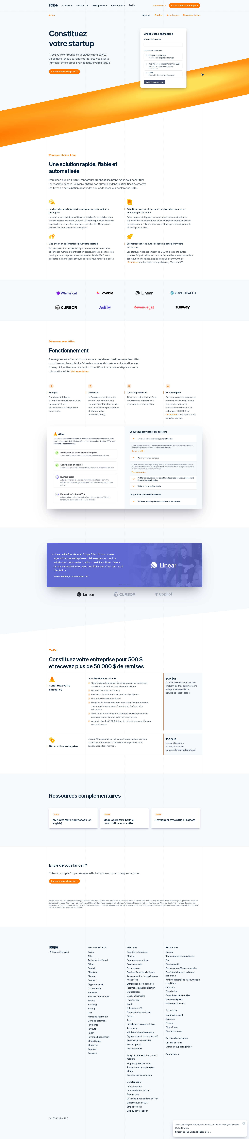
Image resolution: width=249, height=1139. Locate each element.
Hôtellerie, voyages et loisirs (141, 1024)
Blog (168, 960)
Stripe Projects (134, 1106)
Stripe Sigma (94, 1040)
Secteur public (134, 1044)
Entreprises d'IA (135, 1007)
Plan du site (171, 991)
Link (90, 1012)
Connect (92, 980)
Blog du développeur (137, 1110)
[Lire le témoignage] (85, 594)
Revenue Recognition (98, 1036)
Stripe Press (172, 1027)
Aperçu (146, 15)
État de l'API (133, 1094)
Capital (91, 968)
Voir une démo (80, 371)
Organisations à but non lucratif (142, 1036)
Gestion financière (136, 995)
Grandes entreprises (137, 951)
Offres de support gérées (179, 1046)
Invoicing (92, 1004)
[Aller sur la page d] (52, 947)
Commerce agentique (138, 960)
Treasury (92, 1053)
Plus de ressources (175, 1003)
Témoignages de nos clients (180, 956)
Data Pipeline (94, 988)
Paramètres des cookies (178, 995)
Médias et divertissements (140, 1032)
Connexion (158, 5)
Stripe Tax (93, 1044)
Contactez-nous (174, 1031)
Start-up (131, 956)
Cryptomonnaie (95, 984)
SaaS (129, 1003)
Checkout (93, 972)
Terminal (92, 1048)
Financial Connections (99, 996)
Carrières (170, 1018)
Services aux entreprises (139, 1074)
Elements (92, 992)
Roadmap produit (174, 1014)
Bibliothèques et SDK (137, 1102)
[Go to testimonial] (120, 584)
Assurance (132, 1028)
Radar (91, 1032)
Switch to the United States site (192, 1131)
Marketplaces (133, 991)
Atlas (52, 15)
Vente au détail (134, 1048)
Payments (93, 1024)
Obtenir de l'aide (174, 1042)
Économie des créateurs (139, 1012)
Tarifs (132, 5)
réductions (132, 262)
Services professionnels (139, 1040)
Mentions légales (174, 999)
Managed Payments (98, 1016)
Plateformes (133, 999)
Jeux (129, 1020)
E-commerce (133, 968)
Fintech (130, 1016)
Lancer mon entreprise (63, 71)
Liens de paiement (97, 1020)
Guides (158, 15)
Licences (170, 987)
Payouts (92, 1028)
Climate (92, 976)
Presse (169, 1023)
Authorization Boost (98, 960)
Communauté (172, 964)
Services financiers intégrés (141, 972)
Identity (92, 1000)
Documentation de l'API (138, 1090)
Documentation (191, 15)
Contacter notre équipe (183, 5)
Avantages (173, 15)
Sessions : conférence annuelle (181, 968)
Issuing (91, 1008)
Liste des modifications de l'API (142, 1098)
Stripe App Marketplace (138, 1063)
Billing (91, 964)
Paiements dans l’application (141, 987)
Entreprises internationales (140, 983)
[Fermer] (243, 1123)
